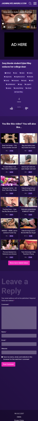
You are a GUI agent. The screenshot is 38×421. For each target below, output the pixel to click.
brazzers (16, 80)
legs (20, 84)
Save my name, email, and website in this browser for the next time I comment (17, 358)
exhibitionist (11, 84)
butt (31, 80)
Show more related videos (19, 263)
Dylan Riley (19, 92)
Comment (5, 304)
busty (25, 80)
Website (4, 349)
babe (22, 73)
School (8, 73)
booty (7, 80)
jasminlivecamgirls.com (12, 3)
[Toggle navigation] (35, 3)
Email (3, 340)
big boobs (8, 77)
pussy (9, 88)
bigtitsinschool (20, 77)
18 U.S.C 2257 (19, 413)
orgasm (28, 84)
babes (30, 73)
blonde (31, 77)
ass (16, 73)
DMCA (19, 417)
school (29, 88)
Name (4, 332)
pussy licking (19, 88)
